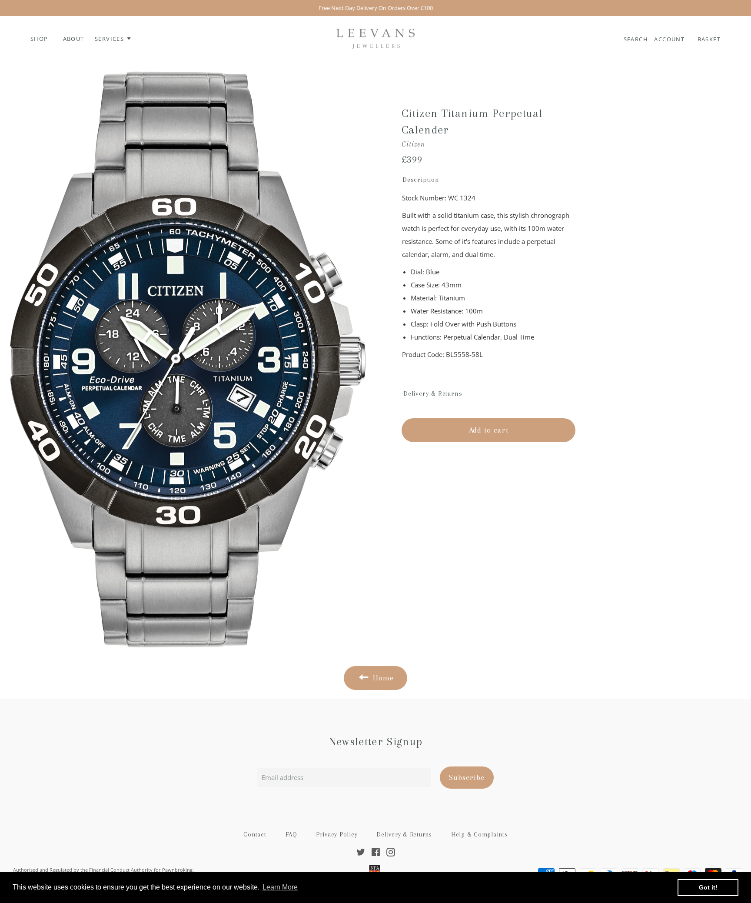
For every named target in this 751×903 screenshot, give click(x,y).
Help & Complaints (479, 834)
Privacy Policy (337, 834)
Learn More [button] (280, 887)
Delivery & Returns (404, 834)
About (73, 39)
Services (110, 39)
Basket (709, 39)
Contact (254, 834)
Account (670, 39)
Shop (39, 39)
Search (637, 39)
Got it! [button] (708, 887)
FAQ (291, 834)
